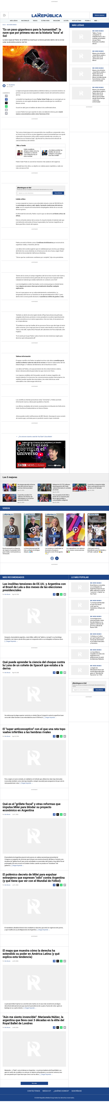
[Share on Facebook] (6, 99)
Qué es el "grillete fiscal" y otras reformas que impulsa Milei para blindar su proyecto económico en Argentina (31, 807)
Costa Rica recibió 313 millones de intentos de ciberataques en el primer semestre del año (26, 497)
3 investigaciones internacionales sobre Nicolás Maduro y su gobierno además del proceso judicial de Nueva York (97, 623)
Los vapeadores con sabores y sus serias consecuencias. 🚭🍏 (75, 550)
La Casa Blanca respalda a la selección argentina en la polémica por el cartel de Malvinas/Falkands (97, 655)
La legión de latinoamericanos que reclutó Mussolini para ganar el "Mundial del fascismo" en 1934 (97, 671)
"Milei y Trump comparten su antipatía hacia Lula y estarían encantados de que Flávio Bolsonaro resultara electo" (98, 38)
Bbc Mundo (12, 84)
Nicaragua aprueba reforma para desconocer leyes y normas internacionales (26, 486)
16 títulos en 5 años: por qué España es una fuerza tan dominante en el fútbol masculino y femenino (97, 639)
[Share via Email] (6, 110)
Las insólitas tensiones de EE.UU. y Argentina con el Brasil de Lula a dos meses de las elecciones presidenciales (34, 587)
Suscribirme (58, 193)
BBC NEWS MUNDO (12, 24)
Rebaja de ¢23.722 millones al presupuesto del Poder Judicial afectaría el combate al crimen (62, 487)
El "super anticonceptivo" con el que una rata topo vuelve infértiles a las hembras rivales (34, 730)
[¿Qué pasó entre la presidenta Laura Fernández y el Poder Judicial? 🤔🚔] (97, 529)
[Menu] (5, 15)
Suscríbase (76, 1091)
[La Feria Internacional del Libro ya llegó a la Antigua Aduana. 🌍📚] (33, 529)
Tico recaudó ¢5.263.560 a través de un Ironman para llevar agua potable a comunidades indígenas (61, 497)
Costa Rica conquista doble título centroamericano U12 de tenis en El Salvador (96, 486)
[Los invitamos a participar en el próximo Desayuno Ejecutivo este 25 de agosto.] (54, 529)
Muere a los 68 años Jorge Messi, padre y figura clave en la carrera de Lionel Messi (98, 57)
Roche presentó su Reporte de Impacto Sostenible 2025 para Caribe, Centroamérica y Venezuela (12, 551)
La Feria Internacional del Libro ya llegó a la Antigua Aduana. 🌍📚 (32, 550)
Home (4, 24)
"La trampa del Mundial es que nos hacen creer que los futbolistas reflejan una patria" (97, 606)
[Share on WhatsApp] (6, 106)
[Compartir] (6, 113)
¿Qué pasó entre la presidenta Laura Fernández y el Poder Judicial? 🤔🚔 (97, 550)
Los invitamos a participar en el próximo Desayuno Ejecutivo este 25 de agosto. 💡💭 (54, 551)
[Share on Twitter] (6, 103)
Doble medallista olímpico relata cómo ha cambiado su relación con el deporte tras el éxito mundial (31, 152)
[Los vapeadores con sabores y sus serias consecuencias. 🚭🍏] (75, 529)
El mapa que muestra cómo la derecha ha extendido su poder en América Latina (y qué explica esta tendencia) (31, 954)
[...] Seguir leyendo (10, 641)
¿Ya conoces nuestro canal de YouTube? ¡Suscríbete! (35, 436)
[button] (99, 15)
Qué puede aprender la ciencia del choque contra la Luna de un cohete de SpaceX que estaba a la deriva (34, 665)
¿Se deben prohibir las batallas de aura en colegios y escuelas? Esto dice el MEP (55, 152)
